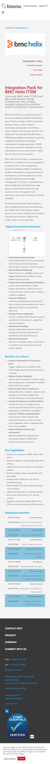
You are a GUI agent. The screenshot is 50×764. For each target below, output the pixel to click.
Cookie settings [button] (10, 759)
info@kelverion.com (13, 670)
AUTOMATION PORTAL (15, 688)
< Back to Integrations (16, 27)
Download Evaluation (34, 65)
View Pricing (37, 70)
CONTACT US (11, 704)
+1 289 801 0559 (18, 659)
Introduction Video (32, 61)
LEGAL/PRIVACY (12, 695)
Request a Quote (36, 75)
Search (43, 6)
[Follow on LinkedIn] (7, 711)
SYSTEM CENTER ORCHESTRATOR (21, 683)
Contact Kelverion (30, 6)
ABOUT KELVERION (14, 698)
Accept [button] (21, 758)
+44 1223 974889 (17, 664)
